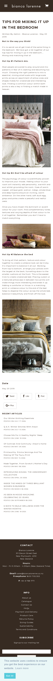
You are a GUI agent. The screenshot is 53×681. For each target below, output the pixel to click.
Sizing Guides (26, 622)
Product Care (26, 615)
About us (26, 598)
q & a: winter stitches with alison (21, 427)
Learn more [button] (22, 668)
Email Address (26, 647)
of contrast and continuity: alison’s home (25, 444)
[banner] (26, 6)
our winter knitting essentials (19, 418)
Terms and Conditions (26, 629)
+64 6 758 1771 (28, 581)
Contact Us (26, 605)
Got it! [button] (10, 676)
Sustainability (26, 626)
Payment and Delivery (26, 612)
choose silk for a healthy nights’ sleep (23, 435)
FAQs (26, 608)
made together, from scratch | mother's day (26, 463)
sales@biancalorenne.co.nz (30, 573)
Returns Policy (26, 619)
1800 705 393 (33, 576)
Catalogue (26, 601)
